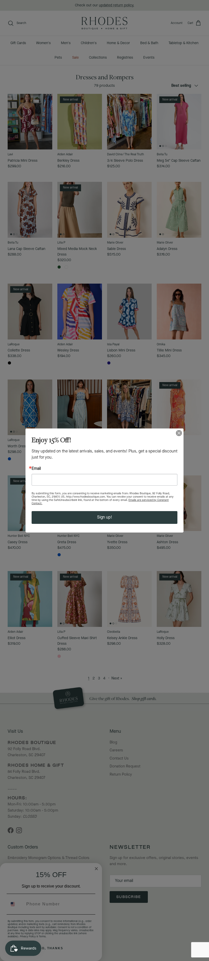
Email (36, 469)
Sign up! (104, 517)
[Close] (179, 433)
